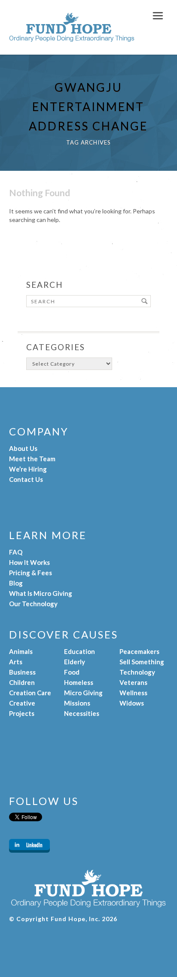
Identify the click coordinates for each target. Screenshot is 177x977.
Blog (16, 583)
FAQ (15, 552)
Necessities (81, 713)
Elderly (74, 662)
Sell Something (141, 662)
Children (22, 682)
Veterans (133, 682)
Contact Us (26, 479)
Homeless (78, 682)
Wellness (133, 693)
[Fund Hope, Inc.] (71, 37)
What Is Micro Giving (40, 593)
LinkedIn (34, 844)
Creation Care (30, 693)
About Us (23, 448)
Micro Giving (83, 693)
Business (22, 672)
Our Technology (33, 603)
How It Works (29, 562)
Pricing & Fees (30, 572)
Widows (131, 703)
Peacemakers (139, 651)
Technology (137, 672)
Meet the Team (32, 458)
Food (71, 672)
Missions (77, 703)
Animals (21, 651)
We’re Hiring (28, 469)
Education (79, 651)
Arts (15, 662)
